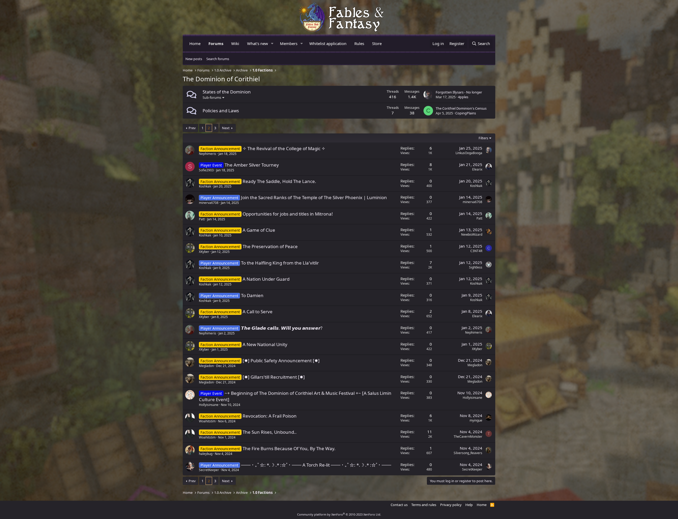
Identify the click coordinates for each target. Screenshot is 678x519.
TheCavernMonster (468, 436)
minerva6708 (208, 202)
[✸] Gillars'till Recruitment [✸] (274, 377)
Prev (192, 128)
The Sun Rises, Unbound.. (270, 432)
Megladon (206, 366)
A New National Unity (265, 344)
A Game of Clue (259, 230)
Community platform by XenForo (339, 514)
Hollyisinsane (208, 404)
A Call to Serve (258, 311)
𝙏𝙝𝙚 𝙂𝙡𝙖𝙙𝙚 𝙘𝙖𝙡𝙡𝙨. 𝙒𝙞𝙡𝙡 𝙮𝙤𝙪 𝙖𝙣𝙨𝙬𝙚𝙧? (281, 328)
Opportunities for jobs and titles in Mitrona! (288, 214)
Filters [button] (483, 138)
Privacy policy (451, 504)
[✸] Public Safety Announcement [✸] (281, 360)
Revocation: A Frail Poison (270, 416)
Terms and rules (423, 504)
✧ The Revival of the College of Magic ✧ (284, 148)
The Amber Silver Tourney (252, 165)
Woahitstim (207, 421)
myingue (476, 420)
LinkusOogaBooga (469, 153)
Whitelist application (327, 43)
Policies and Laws (221, 111)
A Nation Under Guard (266, 279)
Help (469, 504)
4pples (463, 97)
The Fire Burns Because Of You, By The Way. (289, 448)
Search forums (217, 58)
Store (377, 43)
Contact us (399, 504)
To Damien (252, 295)
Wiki (235, 43)
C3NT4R (476, 251)
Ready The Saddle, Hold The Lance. (279, 181)
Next (226, 128)
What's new (257, 43)
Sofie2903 (206, 170)
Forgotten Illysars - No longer (459, 92)
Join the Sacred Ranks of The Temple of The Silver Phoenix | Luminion (314, 197)
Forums (215, 43)
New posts (193, 58)
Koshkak (205, 186)
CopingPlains (465, 113)
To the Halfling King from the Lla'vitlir (280, 263)
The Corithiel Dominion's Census (461, 108)
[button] (272, 43)
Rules (359, 43)
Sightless (475, 267)
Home (194, 43)
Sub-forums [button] (212, 97)
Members (288, 43)
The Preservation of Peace (270, 246)
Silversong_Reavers (468, 453)
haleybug (205, 453)
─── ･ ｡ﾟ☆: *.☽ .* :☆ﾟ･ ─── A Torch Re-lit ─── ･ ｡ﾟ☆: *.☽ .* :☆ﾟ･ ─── (316, 465)
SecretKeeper (209, 470)
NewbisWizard (471, 234)
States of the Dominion (227, 92)
